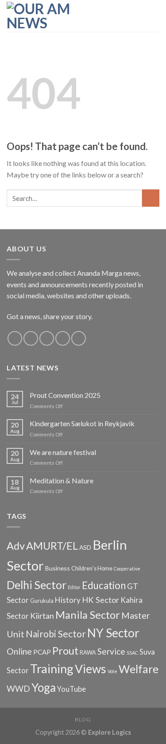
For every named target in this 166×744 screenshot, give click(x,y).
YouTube (71, 689)
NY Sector (113, 633)
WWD (18, 689)
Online (19, 651)
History (68, 600)
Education (104, 585)
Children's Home (91, 568)
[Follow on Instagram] (30, 338)
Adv (16, 546)
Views (90, 669)
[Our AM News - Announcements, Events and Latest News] (51, 16)
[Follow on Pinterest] (78, 338)
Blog (83, 719)
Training (51, 668)
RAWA (88, 652)
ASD (85, 547)
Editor (74, 587)
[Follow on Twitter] (46, 338)
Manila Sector (87, 614)
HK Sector (100, 600)
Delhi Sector (36, 584)
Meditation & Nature (61, 480)
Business (57, 568)
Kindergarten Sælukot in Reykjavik (82, 423)
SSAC (132, 652)
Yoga (43, 687)
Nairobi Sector (56, 633)
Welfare (138, 668)
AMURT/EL (52, 546)
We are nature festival (63, 452)
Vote (112, 671)
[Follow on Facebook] (15, 338)
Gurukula (42, 601)
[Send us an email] (62, 338)
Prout (65, 650)
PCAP (42, 652)
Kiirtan (42, 616)
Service (111, 651)
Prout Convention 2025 (65, 395)
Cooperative (127, 568)
